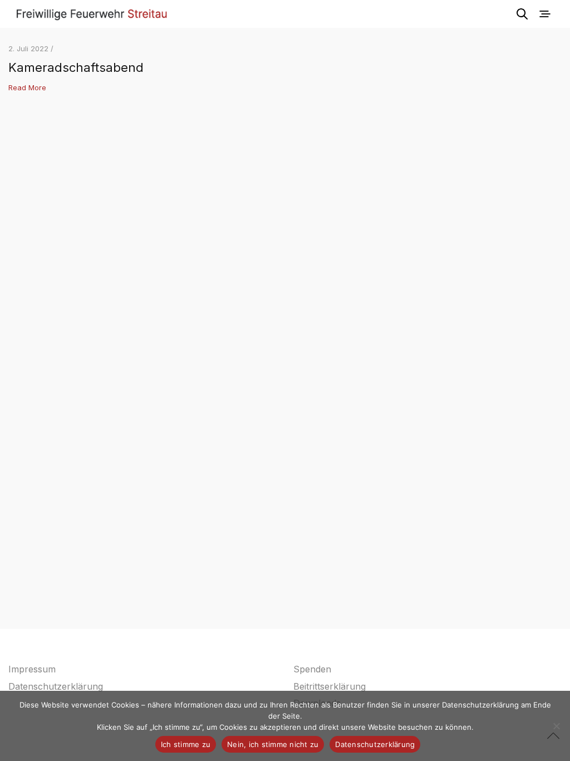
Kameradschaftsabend (76, 67)
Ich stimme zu (185, 744)
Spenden (312, 669)
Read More (27, 87)
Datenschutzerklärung (55, 686)
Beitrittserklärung (329, 686)
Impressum (32, 669)
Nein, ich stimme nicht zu (272, 744)
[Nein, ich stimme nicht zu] (556, 725)
